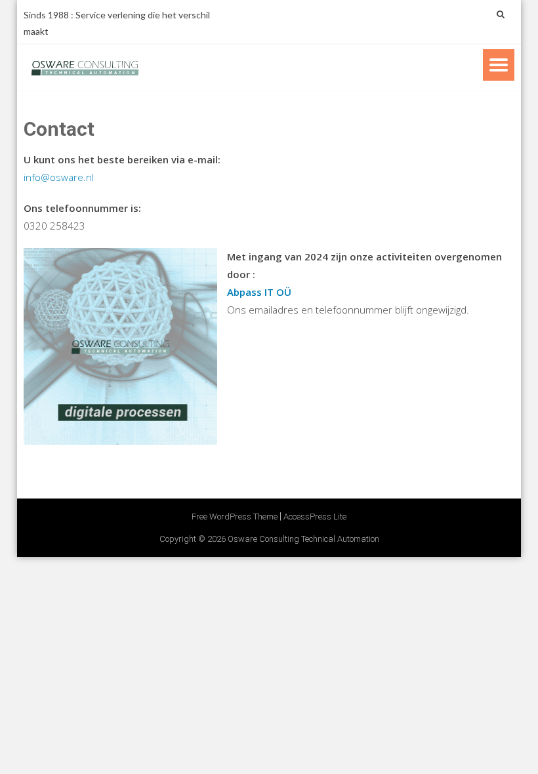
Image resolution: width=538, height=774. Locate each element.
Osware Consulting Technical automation (303, 539)
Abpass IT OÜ (259, 291)
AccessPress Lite (314, 516)
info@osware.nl (59, 177)
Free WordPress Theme (235, 516)
